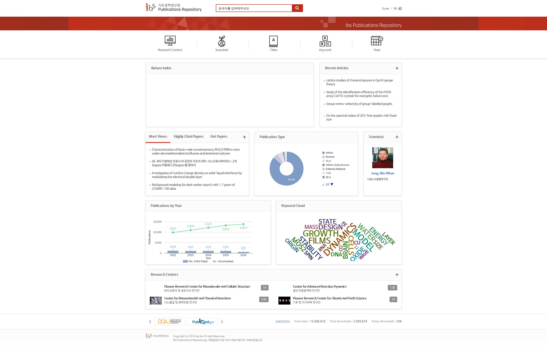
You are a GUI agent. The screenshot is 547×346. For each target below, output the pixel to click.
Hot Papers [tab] (218, 137)
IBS (395, 8)
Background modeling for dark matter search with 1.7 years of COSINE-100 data (193, 186)
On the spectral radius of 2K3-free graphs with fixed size (361, 117)
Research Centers (170, 50)
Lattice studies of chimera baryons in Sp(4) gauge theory (359, 82)
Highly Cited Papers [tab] (189, 137)
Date (377, 50)
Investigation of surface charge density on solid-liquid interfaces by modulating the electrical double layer (197, 175)
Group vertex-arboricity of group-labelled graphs (359, 104)
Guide (385, 8)
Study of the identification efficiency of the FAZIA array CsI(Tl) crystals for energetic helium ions (358, 94)
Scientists (221, 50)
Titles (273, 50)
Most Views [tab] (158, 137)
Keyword (325, 50)
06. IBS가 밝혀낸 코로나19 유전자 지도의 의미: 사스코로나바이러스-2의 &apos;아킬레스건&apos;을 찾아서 (194, 163)
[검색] (297, 8)
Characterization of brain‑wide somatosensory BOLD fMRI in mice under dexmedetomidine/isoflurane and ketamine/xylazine (196, 151)
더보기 (396, 68)
